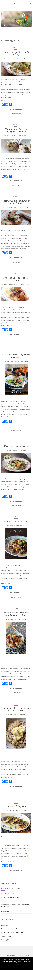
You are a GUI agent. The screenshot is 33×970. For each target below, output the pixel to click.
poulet (16, 608)
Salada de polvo (14, 897)
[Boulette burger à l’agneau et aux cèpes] (16, 379)
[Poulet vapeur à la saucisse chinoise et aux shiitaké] (16, 638)
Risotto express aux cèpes (16, 446)
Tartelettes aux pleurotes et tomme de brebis (16, 202)
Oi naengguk (5, 940)
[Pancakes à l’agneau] (16, 823)
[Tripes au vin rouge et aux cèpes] (16, 294)
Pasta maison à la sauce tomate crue (12, 932)
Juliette (3, 901)
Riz (16, 441)
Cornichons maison (15, 901)
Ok (16, 967)
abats (16, 273)
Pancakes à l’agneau (16, 806)
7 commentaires (16, 597)
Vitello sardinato (6, 936)
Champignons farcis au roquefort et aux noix (16, 130)
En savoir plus (16, 109)
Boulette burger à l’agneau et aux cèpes (16, 355)
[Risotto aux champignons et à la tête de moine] (16, 733)
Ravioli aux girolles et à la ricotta (16, 53)
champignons (15, 47)
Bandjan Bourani (13, 894)
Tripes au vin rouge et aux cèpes (16, 279)
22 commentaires (16, 875)
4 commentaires (16, 339)
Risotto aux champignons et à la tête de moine (16, 709)
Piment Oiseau (25, 59)
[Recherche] (30, 3)
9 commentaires (16, 505)
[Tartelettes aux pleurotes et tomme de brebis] (16, 217)
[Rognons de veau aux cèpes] (16, 543)
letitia (24, 450)
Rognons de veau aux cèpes (16, 521)
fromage (15, 124)
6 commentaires (16, 185)
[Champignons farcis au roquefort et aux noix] (16, 146)
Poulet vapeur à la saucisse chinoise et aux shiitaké (16, 614)
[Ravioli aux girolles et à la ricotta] (16, 69)
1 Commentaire (16, 113)
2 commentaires (16, 430)
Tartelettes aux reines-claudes (10, 929)
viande (16, 350)
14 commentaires (16, 791)
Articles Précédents (8, 883)
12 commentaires (16, 692)
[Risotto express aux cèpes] (16, 463)
